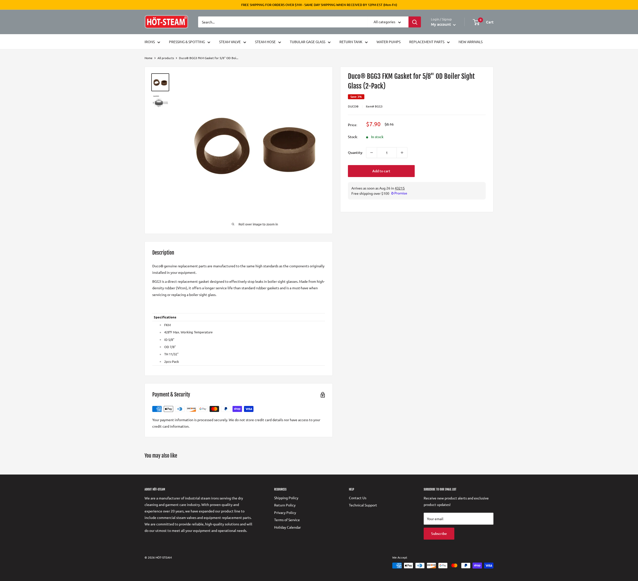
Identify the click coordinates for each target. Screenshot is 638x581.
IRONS (150, 41)
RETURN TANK (350, 41)
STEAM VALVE (230, 41)
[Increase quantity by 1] (402, 152)
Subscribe (439, 533)
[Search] (414, 21)
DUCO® (353, 106)
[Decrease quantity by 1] (371, 152)
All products (166, 58)
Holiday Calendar (287, 527)
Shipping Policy (286, 497)
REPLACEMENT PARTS (426, 41)
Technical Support (363, 505)
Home (149, 58)
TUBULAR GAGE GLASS (307, 41)
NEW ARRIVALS (470, 41)
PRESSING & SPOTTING (187, 41)
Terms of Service (287, 519)
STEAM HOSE (265, 41)
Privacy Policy (285, 512)
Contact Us (357, 497)
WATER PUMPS (388, 41)
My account (441, 24)
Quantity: (355, 152)
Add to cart (381, 171)
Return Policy (285, 505)
